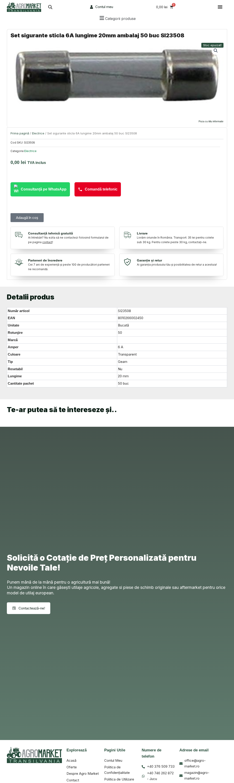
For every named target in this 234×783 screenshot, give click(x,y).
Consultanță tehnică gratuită (50, 233)
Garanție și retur (149, 260)
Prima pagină (20, 133)
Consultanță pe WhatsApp (43, 189)
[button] (220, 7)
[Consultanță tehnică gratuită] (20, 235)
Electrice (38, 133)
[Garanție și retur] (128, 262)
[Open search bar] (50, 7)
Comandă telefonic (101, 189)
